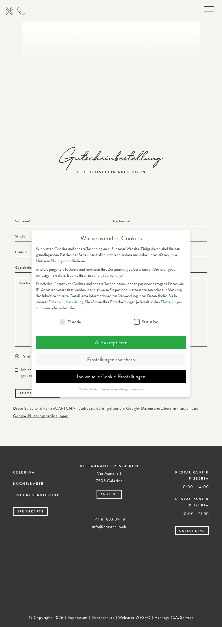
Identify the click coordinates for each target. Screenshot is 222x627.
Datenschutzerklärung (66, 302)
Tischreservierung (36, 495)
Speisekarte (30, 511)
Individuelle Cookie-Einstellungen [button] (111, 376)
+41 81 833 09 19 (109, 519)
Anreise (109, 494)
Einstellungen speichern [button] (111, 359)
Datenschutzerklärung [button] (114, 389)
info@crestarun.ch (109, 527)
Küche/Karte (28, 483)
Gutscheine (192, 531)
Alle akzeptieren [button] (111, 342)
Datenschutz (103, 618)
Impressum (78, 618)
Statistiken (150, 322)
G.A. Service (182, 618)
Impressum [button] (137, 389)
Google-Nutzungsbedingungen (41, 416)
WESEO (143, 618)
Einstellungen (171, 302)
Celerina (24, 472)
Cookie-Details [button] (88, 389)
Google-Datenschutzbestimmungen (158, 408)
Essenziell (75, 322)
